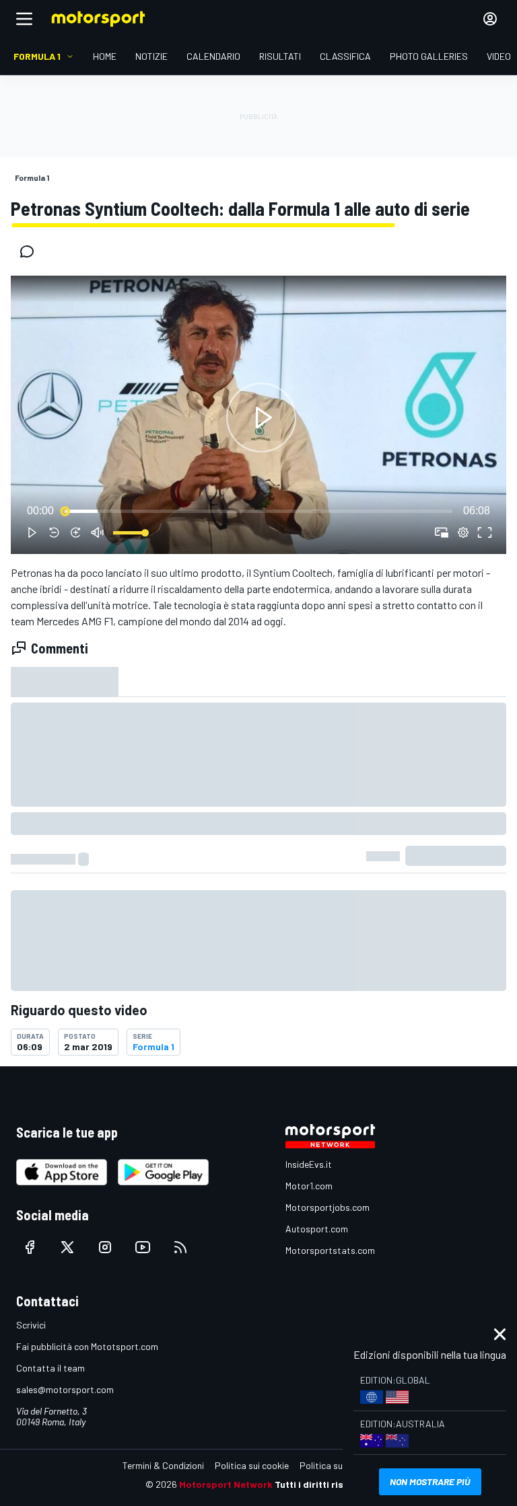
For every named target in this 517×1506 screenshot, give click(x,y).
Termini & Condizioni (163, 1465)
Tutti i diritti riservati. (323, 1484)
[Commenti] (31, 251)
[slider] (258, 511)
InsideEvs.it (308, 1164)
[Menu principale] (24, 19)
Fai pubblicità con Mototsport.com (87, 1346)
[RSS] (180, 1247)
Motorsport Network (226, 1484)
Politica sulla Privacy (342, 1465)
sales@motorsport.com (65, 1389)
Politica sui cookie (252, 1465)
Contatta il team (50, 1368)
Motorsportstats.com (330, 1250)
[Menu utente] (490, 18)
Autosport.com (316, 1228)
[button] (261, 417)
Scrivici (31, 1325)
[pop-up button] (463, 532)
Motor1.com (309, 1185)
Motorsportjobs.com (327, 1207)
